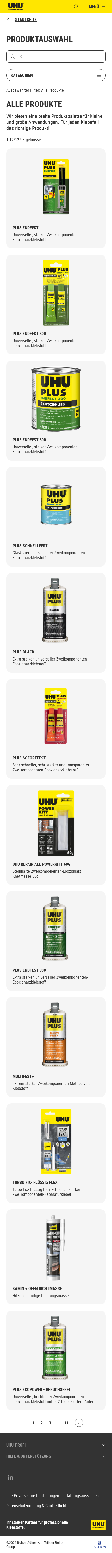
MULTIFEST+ (23, 1076)
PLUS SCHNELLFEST (30, 545)
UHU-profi (16, 1445)
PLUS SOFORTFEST (29, 758)
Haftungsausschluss (82, 1495)
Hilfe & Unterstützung (28, 1456)
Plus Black (23, 652)
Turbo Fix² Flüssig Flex (35, 1182)
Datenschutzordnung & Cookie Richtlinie (40, 1505)
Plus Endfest (26, 227)
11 (66, 1423)
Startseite (26, 19)
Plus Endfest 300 (29, 333)
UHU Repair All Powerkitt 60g (41, 864)
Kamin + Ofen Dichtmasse (37, 1288)
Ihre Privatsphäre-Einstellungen (32, 1495)
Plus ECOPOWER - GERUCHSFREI (41, 1389)
